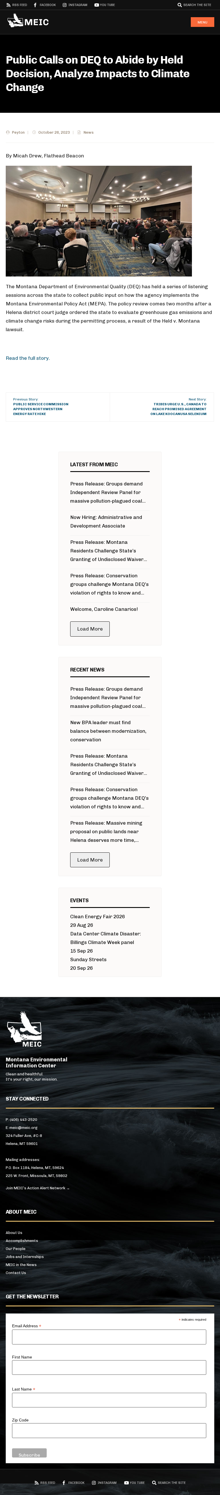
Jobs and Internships (25, 1257)
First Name (22, 1357)
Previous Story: (40, 406)
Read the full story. (28, 358)
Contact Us (16, 1273)
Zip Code (20, 1420)
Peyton (18, 132)
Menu (202, 22)
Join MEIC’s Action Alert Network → (38, 1188)
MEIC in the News (21, 1265)
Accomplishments (22, 1241)
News (89, 132)
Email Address (26, 1326)
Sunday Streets (88, 959)
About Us (14, 1233)
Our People (15, 1249)
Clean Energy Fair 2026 (97, 916)
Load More (90, 629)
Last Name (23, 1389)
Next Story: (178, 406)
